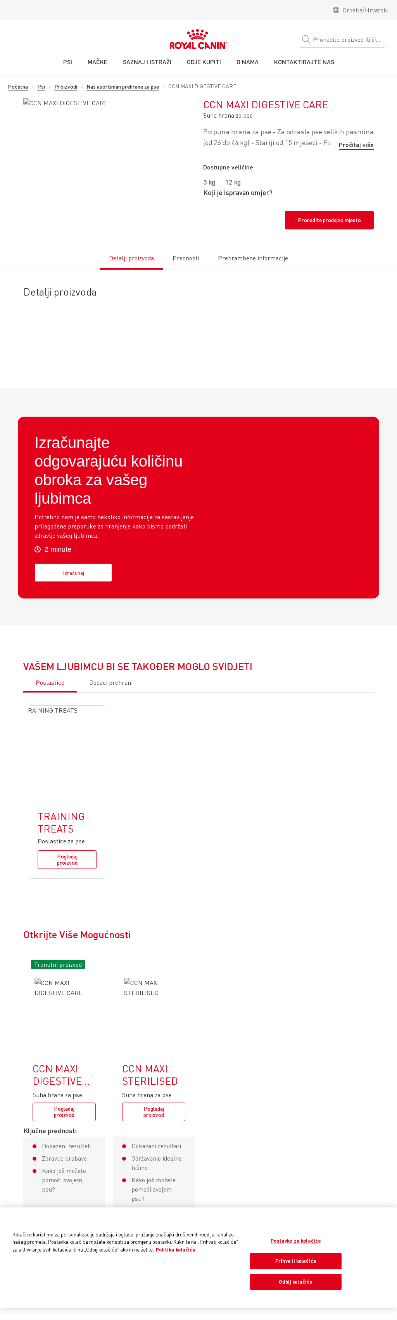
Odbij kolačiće (295, 1282)
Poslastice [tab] (50, 682)
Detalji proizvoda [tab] (131, 258)
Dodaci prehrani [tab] (111, 682)
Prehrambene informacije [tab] (253, 258)
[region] (198, 1257)
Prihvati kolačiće (295, 1261)
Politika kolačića (175, 1249)
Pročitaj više (356, 144)
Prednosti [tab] (186, 258)
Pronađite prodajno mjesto (329, 220)
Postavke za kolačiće (296, 1241)
